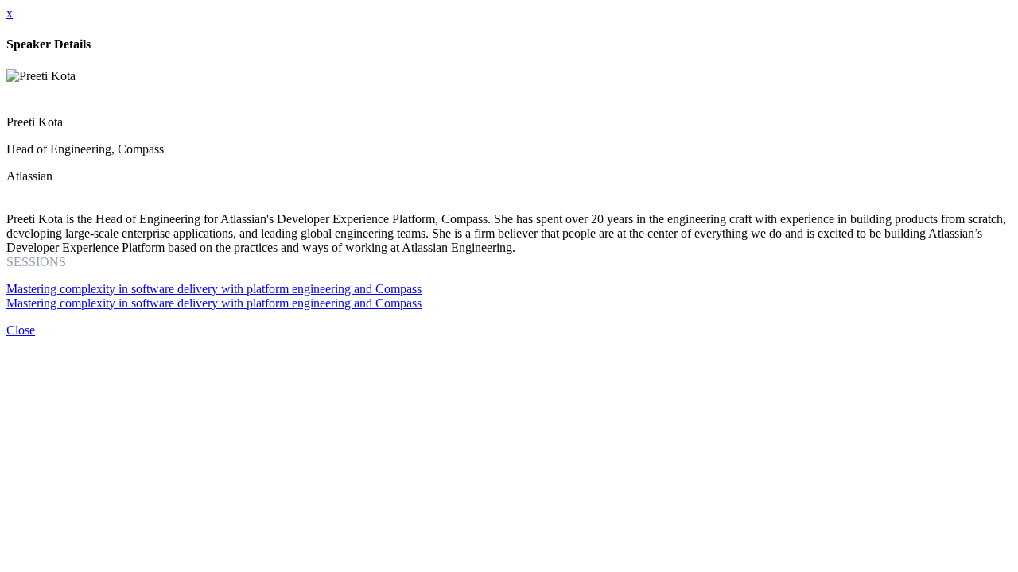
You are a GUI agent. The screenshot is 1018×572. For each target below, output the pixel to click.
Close (20, 330)
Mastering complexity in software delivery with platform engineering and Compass (214, 289)
